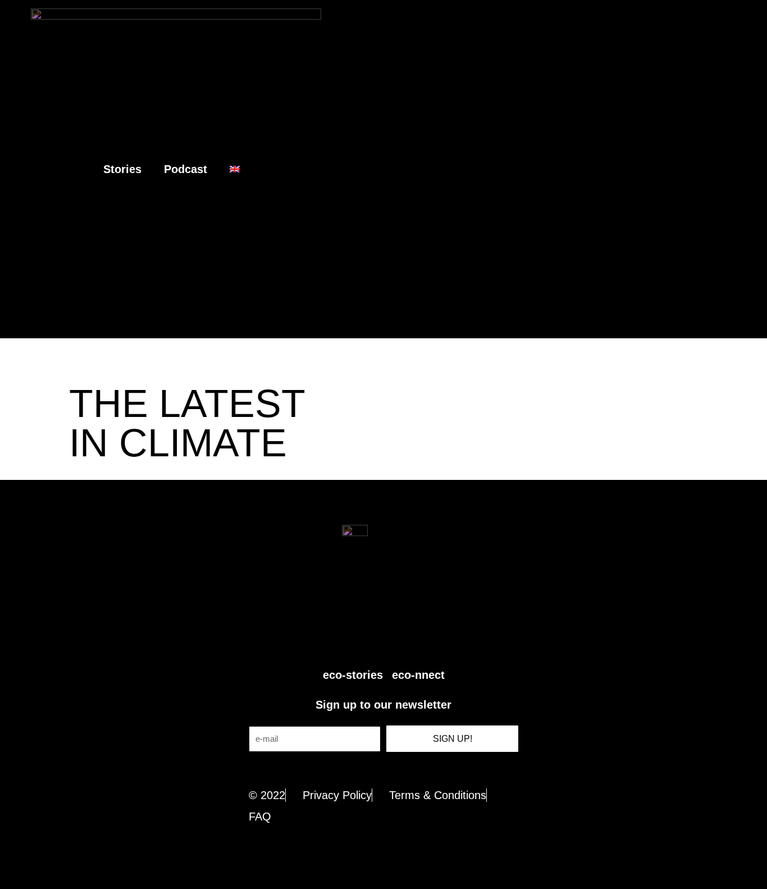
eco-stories (353, 675)
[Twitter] (346, 639)
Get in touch (383, 769)
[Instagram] (396, 639)
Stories (122, 169)
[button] (750, 169)
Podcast (185, 169)
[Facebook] (371, 639)
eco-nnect (418, 675)
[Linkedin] (421, 639)
